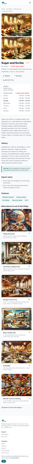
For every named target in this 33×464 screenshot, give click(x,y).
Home (3, 9)
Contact (3, 446)
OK (4, 461)
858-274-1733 (8, 80)
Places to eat (17, 9)
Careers (3, 448)
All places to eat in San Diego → (12, 407)
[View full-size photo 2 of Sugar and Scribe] (16, 48)
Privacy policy (5, 450)
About (3, 443)
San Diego (9, 9)
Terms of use (5, 452)
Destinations (4, 434)
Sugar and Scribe (7, 11)
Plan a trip (4, 436)
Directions (18, 76)
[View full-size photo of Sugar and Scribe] (16, 25)
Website (6, 76)
